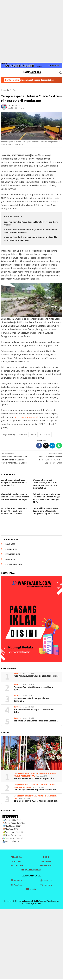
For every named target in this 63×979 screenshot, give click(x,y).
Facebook (18, 880)
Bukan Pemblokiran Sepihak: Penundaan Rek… (34, 710)
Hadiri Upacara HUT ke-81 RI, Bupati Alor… (35, 778)
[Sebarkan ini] (39, 445)
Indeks (46, 857)
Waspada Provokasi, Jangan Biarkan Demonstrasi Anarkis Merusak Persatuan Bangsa (15, 497)
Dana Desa (10, 544)
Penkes (53, 773)
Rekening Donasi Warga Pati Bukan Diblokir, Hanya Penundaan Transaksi (14, 511)
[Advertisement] (31, 31)
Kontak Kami (46, 865)
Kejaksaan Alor (12, 554)
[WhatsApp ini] (59, 445)
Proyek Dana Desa (13, 564)
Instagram (48, 885)
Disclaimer (46, 861)
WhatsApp (48, 880)
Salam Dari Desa (20, 787)
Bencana (23, 434)
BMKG (33, 434)
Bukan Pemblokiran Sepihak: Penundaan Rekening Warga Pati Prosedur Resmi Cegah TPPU (47, 498)
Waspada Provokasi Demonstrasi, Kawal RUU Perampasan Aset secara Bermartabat (45, 484)
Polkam (17, 776)
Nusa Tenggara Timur (40, 773)
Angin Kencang (9, 434)
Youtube (33, 889)
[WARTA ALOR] (31, 72)
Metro (27, 773)
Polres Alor (11, 549)
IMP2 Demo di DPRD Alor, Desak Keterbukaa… (36, 801)
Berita (21, 773)
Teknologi (25, 776)
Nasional (17, 673)
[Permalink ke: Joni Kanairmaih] (4, 106)
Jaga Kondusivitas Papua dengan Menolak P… (36, 676)
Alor (16, 773)
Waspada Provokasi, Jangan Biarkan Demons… (31, 699)
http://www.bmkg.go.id (26, 417)
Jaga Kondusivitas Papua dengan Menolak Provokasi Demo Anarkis (14, 483)
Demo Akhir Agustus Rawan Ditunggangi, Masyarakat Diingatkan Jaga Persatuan (46, 511)
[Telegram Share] (52, 445)
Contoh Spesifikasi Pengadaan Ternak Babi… (36, 789)
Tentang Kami (16, 865)
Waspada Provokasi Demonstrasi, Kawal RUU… (33, 688)
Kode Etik (16, 861)
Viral (33, 776)
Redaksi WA (16, 857)
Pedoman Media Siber (31, 870)
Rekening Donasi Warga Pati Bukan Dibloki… (36, 720)
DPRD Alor (10, 559)
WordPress (18, 885)
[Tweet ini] (46, 445)
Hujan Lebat (45, 434)
